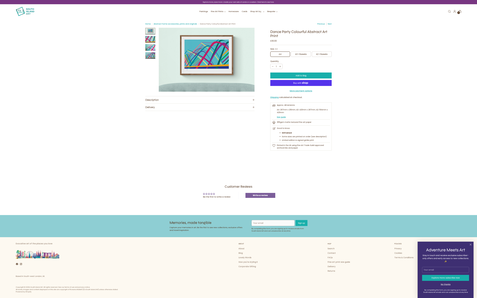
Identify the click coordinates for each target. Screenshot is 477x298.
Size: (274, 49)
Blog (240, 253)
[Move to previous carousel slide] (324, 168)
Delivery (332, 266)
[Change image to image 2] (150, 39)
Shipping (274, 97)
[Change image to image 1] (150, 31)
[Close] (471, 245)
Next (330, 24)
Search (331, 248)
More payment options (301, 90)
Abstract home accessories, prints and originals (175, 24)
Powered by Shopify (23, 292)
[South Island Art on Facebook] (17, 264)
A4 (280, 54)
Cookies (398, 253)
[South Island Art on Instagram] (21, 264)
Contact (332, 253)
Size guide (281, 117)
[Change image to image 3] (150, 47)
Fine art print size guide (339, 262)
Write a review (260, 195)
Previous (321, 24)
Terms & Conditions (404, 257)
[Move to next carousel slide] (329, 168)
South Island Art (36, 287)
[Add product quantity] (280, 66)
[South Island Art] (25, 11)
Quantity (274, 61)
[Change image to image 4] (150, 55)
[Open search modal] (449, 11)
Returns (331, 271)
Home (148, 24)
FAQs (330, 257)
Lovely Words (244, 257)
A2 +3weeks (322, 54)
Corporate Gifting (247, 266)
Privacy (398, 248)
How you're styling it (248, 262)
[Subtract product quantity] (272, 66)
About (241, 248)
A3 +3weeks (301, 54)
